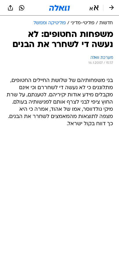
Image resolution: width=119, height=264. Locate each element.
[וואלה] (59, 8)
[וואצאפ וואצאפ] (22, 8)
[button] (94, 7)
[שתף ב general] (10, 8)
